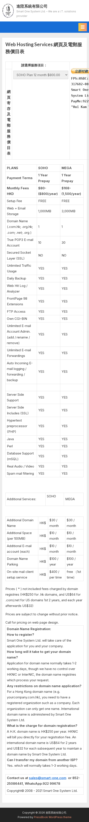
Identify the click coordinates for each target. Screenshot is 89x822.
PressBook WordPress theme (53, 817)
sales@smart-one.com (47, 778)
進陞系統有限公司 (32, 6)
